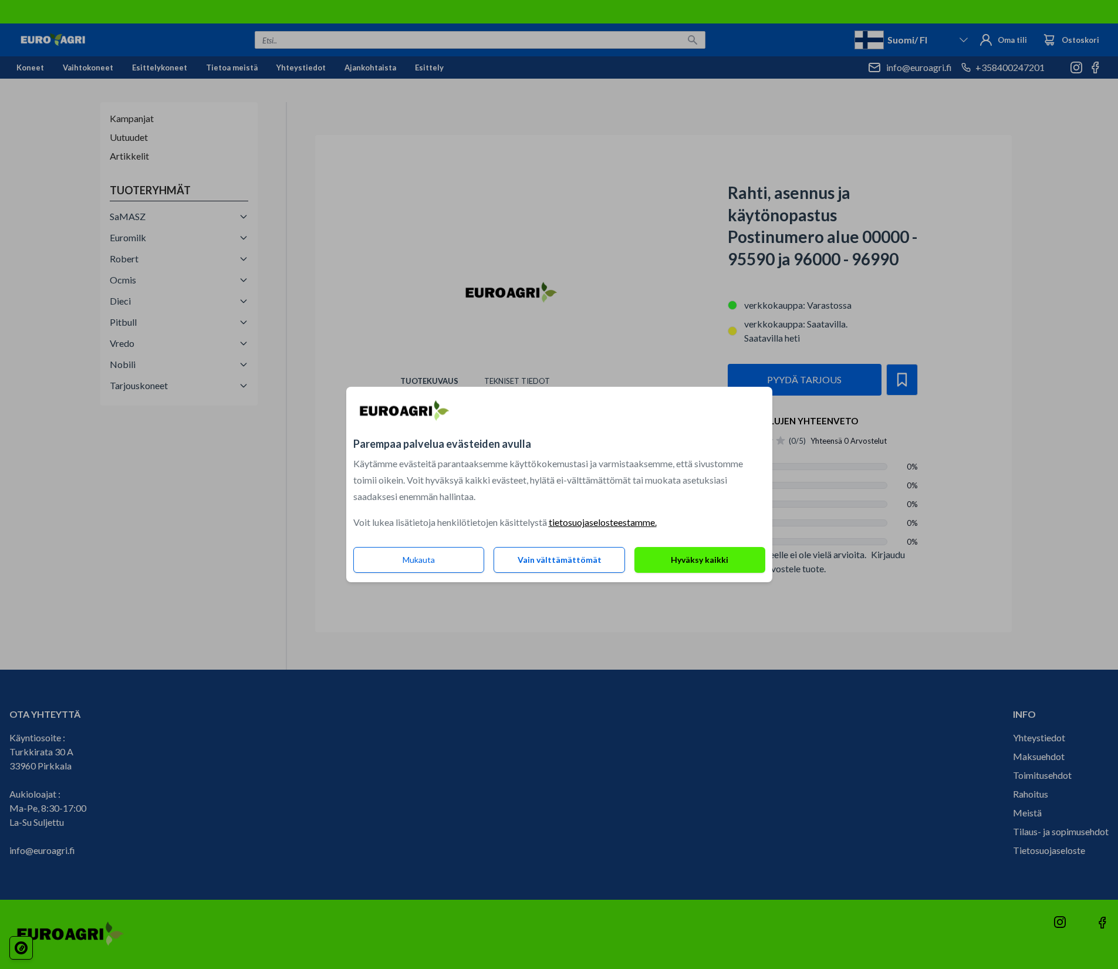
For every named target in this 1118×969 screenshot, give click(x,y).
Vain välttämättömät (560, 560)
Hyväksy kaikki (699, 560)
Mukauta (419, 560)
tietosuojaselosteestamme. (603, 522)
